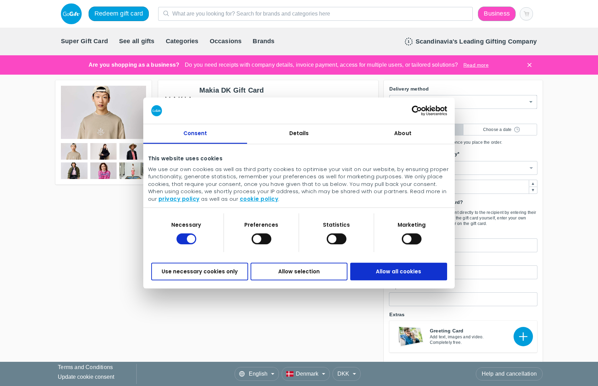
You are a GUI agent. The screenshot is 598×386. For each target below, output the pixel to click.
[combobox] (463, 166)
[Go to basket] (527, 13)
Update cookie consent (85, 377)
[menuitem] (83, 41)
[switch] (261, 235)
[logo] (72, 13)
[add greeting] (523, 332)
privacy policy (388, 190)
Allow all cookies (399, 265)
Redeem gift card (117, 14)
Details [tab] (299, 138)
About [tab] (403, 138)
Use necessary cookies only (198, 265)
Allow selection (299, 265)
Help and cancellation (510, 373)
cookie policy (174, 197)
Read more (471, 65)
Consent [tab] (195, 138)
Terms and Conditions (84, 368)
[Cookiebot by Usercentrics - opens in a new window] (417, 117)
